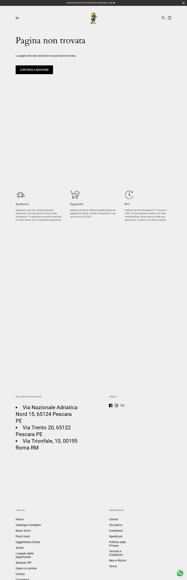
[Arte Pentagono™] (94, 18)
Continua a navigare (34, 69)
